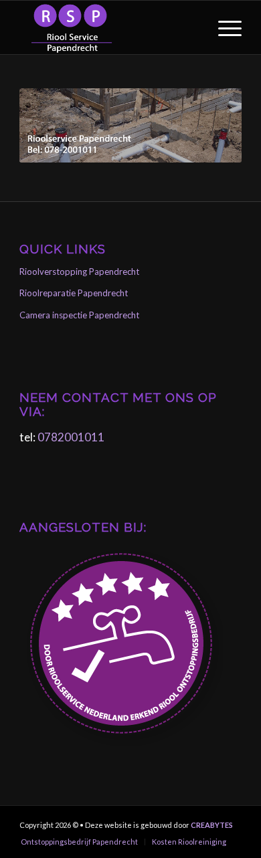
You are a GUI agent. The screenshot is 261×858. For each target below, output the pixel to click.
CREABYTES (212, 825)
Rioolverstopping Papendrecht (79, 271)
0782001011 (70, 437)
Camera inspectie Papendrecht (79, 315)
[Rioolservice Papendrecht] (108, 27)
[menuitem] (223, 27)
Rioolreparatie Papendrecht (73, 293)
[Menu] (223, 27)
